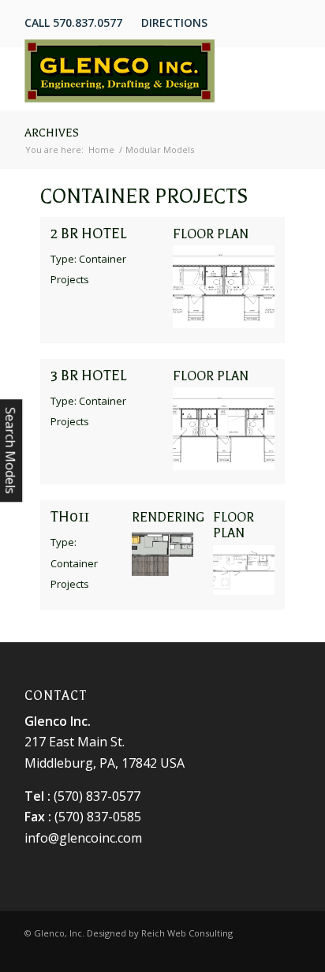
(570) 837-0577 (97, 796)
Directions (174, 22)
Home (101, 149)
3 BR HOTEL (88, 375)
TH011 (69, 517)
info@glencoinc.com (83, 838)
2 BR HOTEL (88, 233)
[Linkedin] (265, 952)
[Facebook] (241, 952)
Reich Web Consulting (187, 933)
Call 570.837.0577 (73, 22)
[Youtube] (289, 952)
